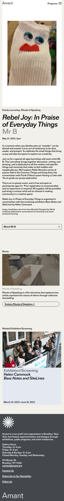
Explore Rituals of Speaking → (20, 304)
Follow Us (7, 481)
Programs (52, 3)
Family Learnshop (11, 110)
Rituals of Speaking (30, 110)
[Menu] (60, 3)
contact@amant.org (12, 465)
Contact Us (8, 470)
